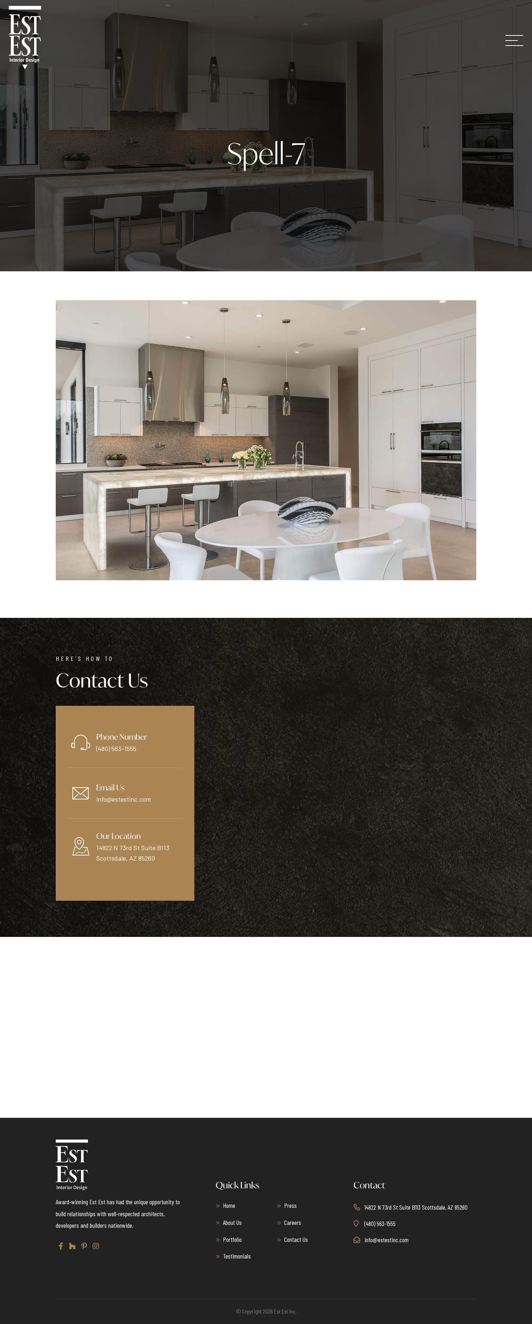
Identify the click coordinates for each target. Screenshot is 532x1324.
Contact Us (296, 1239)
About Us (232, 1222)
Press (290, 1205)
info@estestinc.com (123, 799)
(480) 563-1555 (116, 748)
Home (229, 1205)
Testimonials (237, 1256)
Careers (292, 1222)
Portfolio (232, 1239)
